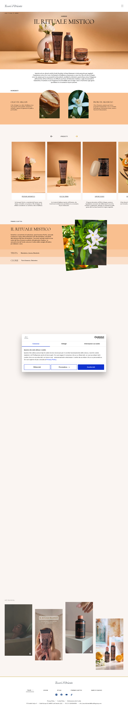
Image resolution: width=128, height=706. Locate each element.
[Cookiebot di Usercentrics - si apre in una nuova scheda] (96, 337)
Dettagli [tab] (64, 344)
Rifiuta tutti (37, 367)
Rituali (10, 13)
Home (6, 13)
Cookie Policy (60, 701)
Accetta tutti (91, 367)
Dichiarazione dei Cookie (74, 701)
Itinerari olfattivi (76, 690)
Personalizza (63, 367)
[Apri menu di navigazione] (122, 6)
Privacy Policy (51, 359)
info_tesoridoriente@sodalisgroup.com (90, 703)
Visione (45, 690)
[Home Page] (13, 6)
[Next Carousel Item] (76, 136)
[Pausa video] (42, 116)
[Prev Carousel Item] (52, 136)
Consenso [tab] (36, 344)
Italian (29, 690)
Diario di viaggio (96, 690)
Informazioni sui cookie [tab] (92, 344)
